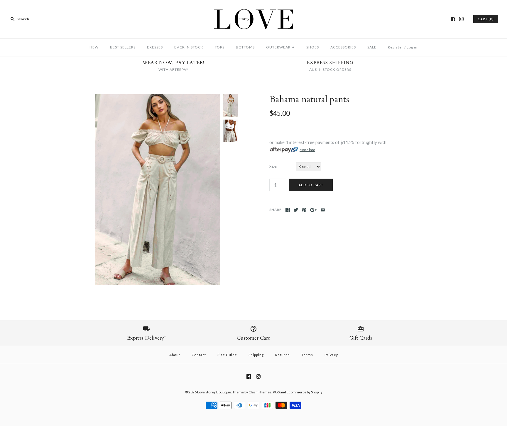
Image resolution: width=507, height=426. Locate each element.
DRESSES (155, 47)
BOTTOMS (245, 47)
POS (276, 392)
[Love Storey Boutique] (253, 9)
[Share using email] (323, 210)
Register (395, 47)
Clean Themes (260, 392)
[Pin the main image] (304, 210)
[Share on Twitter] (296, 210)
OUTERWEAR (280, 47)
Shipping (256, 355)
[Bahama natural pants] (157, 97)
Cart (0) (486, 19)
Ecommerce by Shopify (304, 392)
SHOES (312, 47)
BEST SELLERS (123, 47)
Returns (282, 355)
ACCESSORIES (343, 47)
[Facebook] (453, 19)
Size (273, 166)
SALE (371, 47)
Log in (412, 47)
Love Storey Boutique (214, 392)
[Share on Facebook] (287, 210)
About (174, 355)
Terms (307, 355)
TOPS (219, 47)
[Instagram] (461, 19)
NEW (94, 47)
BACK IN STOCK (188, 47)
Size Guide (227, 355)
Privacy (331, 355)
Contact (199, 355)
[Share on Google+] (313, 210)
